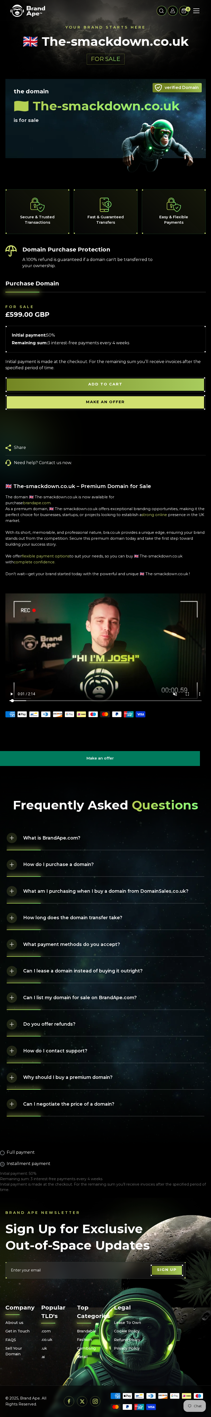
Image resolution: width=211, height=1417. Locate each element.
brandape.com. (37, 503)
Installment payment (28, 1163)
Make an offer (100, 761)
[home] (28, 10)
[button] (161, 11)
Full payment (21, 1152)
